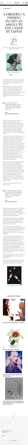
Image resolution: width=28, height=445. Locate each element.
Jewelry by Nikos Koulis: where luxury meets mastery (13, 375)
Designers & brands (6, 422)
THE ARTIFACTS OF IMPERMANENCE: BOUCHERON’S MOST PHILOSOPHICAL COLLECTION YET (13, 403)
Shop (2, 426)
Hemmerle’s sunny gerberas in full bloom (14, 322)
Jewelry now (14, 44)
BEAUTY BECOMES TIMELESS (11, 349)
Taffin (4, 86)
